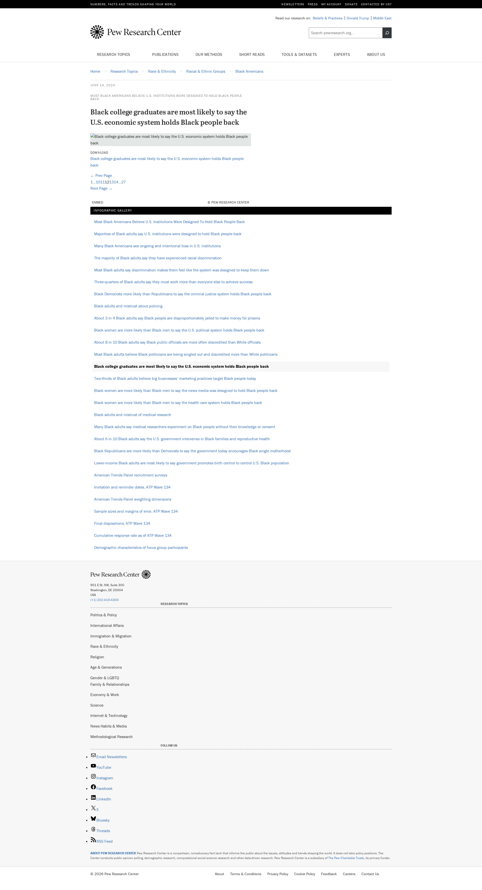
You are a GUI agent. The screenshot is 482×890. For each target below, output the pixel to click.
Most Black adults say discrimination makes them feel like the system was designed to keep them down (181, 269)
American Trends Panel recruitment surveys (130, 474)
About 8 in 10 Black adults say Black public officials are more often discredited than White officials (177, 342)
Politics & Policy (103, 614)
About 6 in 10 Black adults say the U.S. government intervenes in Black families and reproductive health (182, 438)
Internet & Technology (109, 715)
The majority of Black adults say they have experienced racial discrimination (158, 257)
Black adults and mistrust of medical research (132, 414)
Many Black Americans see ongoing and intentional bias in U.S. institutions (157, 245)
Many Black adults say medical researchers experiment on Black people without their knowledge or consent (184, 426)
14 (116, 181)
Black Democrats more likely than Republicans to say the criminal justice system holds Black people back (182, 293)
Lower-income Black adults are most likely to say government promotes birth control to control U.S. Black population (191, 462)
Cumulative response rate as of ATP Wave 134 (132, 535)
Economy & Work (104, 694)
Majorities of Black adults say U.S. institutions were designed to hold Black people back (168, 233)
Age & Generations (106, 667)
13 (111, 181)
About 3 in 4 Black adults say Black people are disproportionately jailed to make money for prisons (177, 317)
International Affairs (107, 625)
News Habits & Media (108, 726)
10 (98, 181)
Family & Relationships (109, 684)
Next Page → (101, 188)
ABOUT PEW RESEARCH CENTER (113, 853)
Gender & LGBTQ (104, 677)
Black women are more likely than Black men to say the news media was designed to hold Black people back (185, 390)
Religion (97, 656)
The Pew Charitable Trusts (346, 858)
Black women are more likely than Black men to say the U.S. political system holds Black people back (179, 330)
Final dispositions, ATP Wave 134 (122, 523)
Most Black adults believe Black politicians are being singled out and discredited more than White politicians (185, 354)
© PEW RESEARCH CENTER (228, 202)
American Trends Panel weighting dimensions (132, 499)
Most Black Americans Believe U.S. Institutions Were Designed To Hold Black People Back (166, 97)
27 (123, 181)
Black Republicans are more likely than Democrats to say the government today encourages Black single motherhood (192, 450)
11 (102, 181)
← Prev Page (101, 175)
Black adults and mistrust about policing (128, 305)
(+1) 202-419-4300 (104, 600)
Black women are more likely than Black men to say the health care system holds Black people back (178, 402)
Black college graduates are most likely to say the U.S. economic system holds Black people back (181, 366)
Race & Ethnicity (104, 646)
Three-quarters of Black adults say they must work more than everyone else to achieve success (173, 281)
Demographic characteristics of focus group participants (141, 547)
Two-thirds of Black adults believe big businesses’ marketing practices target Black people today (175, 378)
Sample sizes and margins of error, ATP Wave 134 (136, 511)
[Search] (387, 32)
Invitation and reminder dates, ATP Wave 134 (132, 487)
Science (96, 705)
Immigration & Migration (111, 635)
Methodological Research (111, 736)
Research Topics (114, 54)
